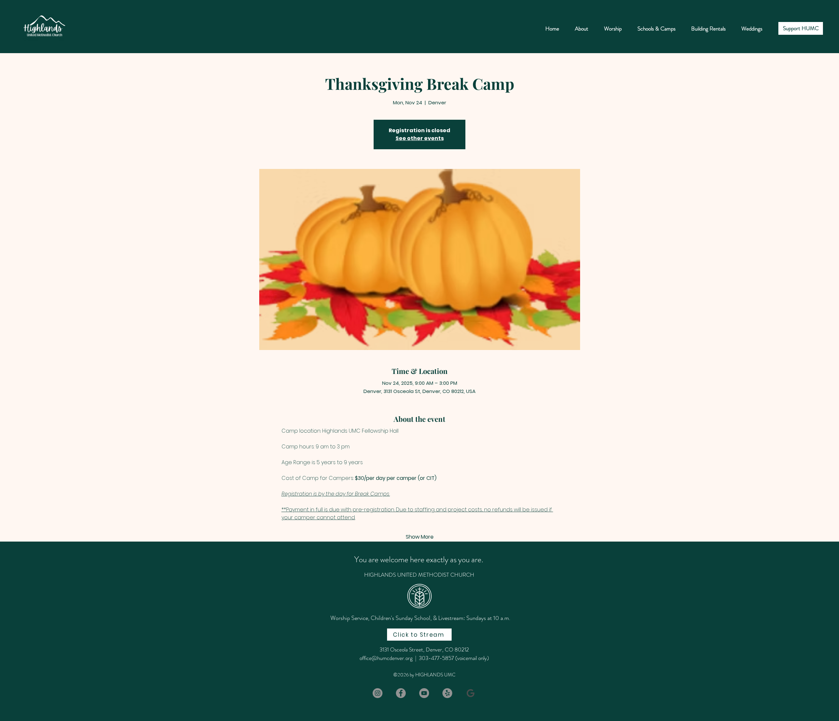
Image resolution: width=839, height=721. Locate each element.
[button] (656, 28)
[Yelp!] (447, 693)
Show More (420, 537)
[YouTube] (424, 693)
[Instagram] (377, 693)
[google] (471, 693)
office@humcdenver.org (386, 658)
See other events (420, 138)
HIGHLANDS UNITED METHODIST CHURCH (419, 575)
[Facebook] (401, 693)
